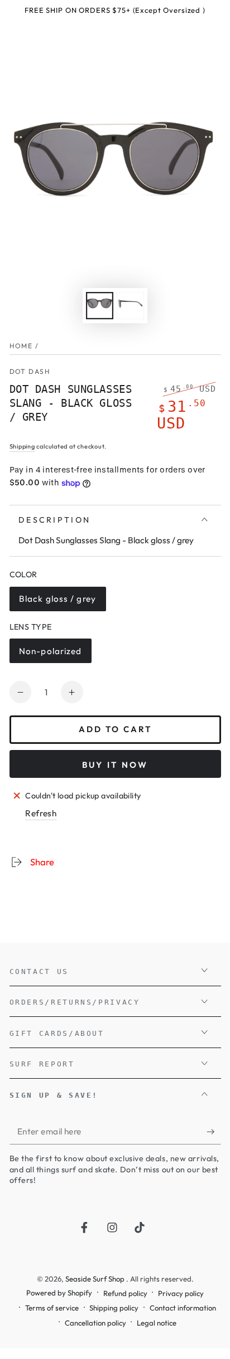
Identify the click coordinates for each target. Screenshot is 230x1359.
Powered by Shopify (59, 1292)
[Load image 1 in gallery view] (99, 305)
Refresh (41, 813)
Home (21, 346)
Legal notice (156, 1322)
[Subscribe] (214, 1131)
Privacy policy (181, 1293)
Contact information (183, 1307)
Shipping (22, 446)
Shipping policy (113, 1307)
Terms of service (52, 1307)
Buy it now (115, 764)
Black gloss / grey (57, 602)
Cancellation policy (95, 1322)
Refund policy (125, 1293)
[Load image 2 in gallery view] (130, 305)
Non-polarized (50, 654)
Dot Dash (29, 371)
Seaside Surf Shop (95, 1278)
